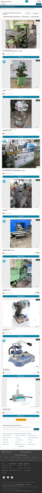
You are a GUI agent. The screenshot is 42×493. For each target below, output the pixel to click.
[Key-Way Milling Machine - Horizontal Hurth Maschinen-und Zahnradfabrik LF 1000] (21, 154)
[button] (40, 1)
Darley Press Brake (7, 435)
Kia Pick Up (17, 437)
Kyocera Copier (12, 459)
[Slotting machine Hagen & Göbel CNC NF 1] (21, 233)
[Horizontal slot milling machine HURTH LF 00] (21, 313)
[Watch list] (37, 1)
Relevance (36, 13)
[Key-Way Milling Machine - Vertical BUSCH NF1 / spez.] (21, 114)
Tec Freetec (30, 439)
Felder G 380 (5, 439)
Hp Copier (6, 457)
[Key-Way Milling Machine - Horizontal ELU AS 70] (21, 193)
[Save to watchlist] (38, 50)
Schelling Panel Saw (32, 435)
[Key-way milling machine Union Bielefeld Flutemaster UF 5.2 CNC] (21, 34)
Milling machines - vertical (6, 6)
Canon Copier (34, 457)
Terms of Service (25, 490)
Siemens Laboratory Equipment (34, 437)
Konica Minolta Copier (26, 457)
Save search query (21, 419)
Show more (21, 446)
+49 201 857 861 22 (8, 452)
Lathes (13, 6)
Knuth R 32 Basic (18, 439)
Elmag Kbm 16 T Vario (7, 437)
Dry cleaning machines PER (28, 459)
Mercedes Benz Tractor (20, 444)
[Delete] (20, 16)
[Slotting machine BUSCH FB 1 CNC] (21, 273)
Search (39, 4)
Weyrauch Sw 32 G (32, 444)
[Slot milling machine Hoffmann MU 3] (21, 393)
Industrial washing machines (15, 457)
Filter (28, 13)
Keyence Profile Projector (20, 435)
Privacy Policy (19, 490)
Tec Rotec (30, 442)
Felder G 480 (5, 442)
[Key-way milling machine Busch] (21, 74)
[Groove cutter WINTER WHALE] (21, 353)
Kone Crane (17, 442)
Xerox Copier (18, 459)
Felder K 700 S (6, 444)
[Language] (39, 1)
